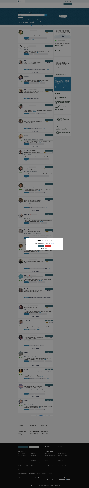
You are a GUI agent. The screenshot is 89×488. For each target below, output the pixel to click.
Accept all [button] (41, 245)
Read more (52, 243)
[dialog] (44, 244)
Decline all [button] (48, 245)
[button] (44, 248)
